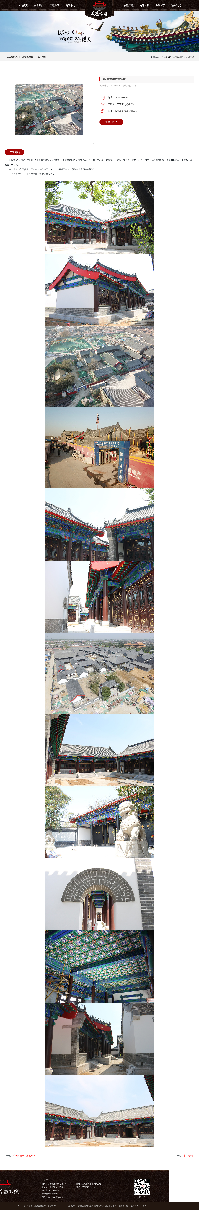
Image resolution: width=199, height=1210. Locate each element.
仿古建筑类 (12, 57)
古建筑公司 (89, 1206)
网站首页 (23, 5)
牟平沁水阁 (188, 1155)
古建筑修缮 (99, 1206)
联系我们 (176, 5)
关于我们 (39, 5)
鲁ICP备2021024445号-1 (136, 1206)
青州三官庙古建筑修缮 (24, 1155)
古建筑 (81, 1206)
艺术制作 (42, 57)
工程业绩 (54, 5)
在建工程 (129, 5)
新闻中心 (70, 5)
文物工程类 (27, 57)
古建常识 (144, 5)
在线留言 (160, 5)
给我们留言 (111, 122)
